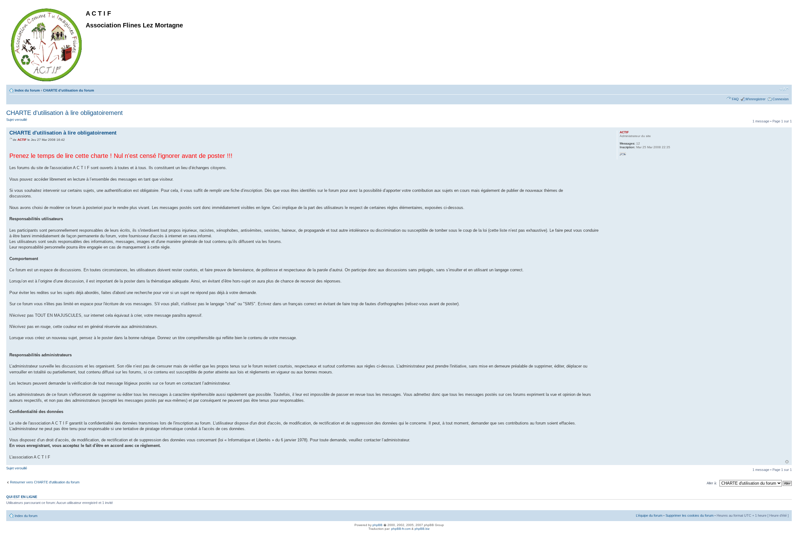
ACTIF (21, 139)
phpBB (377, 525)
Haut (787, 461)
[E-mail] (623, 155)
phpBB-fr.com (401, 528)
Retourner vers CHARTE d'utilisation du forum (44, 482)
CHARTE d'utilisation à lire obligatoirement (64, 112)
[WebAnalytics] (12, 535)
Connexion (780, 99)
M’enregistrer (756, 99)
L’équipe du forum (649, 515)
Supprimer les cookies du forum (690, 515)
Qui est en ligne (21, 497)
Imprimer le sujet (774, 89)
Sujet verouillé (16, 119)
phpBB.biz (422, 528)
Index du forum (27, 90)
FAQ (735, 99)
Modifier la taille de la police (784, 89)
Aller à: (712, 483)
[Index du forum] (47, 43)
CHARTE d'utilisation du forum (68, 90)
